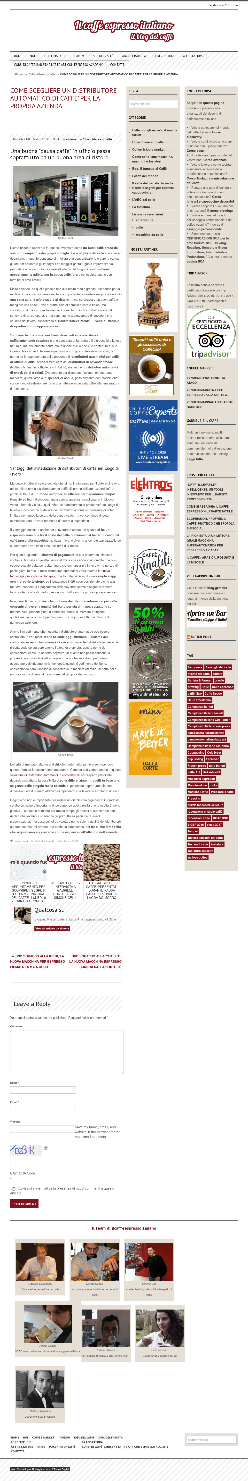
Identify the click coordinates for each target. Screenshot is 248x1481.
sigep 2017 (214, 824)
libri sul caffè (211, 772)
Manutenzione (197, 785)
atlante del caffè (199, 674)
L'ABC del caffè (143, 199)
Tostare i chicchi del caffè (205, 837)
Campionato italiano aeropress (209, 726)
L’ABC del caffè (102, 56)
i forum (78, 56)
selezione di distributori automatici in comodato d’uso (47, 775)
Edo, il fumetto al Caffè (149, 168)
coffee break (21, 841)
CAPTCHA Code (22, 1173)
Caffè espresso (222, 687)
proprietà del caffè (91, 253)
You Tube (231, 5)
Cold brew (214, 752)
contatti (117, 65)
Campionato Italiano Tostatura (208, 746)
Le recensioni (164, 56)
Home (18, 56)
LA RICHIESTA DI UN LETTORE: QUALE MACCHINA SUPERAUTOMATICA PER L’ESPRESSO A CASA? (209, 542)
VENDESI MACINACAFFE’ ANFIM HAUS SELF (209, 404)
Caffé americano (199, 700)
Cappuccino (196, 752)
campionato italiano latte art (207, 739)
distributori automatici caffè (46, 841)
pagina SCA (195, 261)
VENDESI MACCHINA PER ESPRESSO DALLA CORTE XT (208, 392)
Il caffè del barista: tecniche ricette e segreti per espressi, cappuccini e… (154, 188)
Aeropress (195, 667)
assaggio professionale (204, 229)
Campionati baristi (200, 706)
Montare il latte (198, 792)
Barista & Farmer (200, 680)
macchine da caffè (149, 234)
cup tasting (195, 759)
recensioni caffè (199, 818)
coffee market (53, 56)
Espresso (212, 759)
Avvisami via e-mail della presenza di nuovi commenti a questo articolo (62, 1191)
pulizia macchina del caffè (205, 805)
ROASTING (220, 818)
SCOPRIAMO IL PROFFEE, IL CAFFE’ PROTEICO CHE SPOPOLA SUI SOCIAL (211, 523)
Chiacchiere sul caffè (42, 74)
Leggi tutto (195, 459)
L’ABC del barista (133, 56)
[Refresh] (46, 1147)
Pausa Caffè (71, 841)
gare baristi (217, 765)
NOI (32, 56)
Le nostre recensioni (147, 214)
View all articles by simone (52, 928)
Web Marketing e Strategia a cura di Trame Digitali (40, 1469)
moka (213, 785)
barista (217, 674)
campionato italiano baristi (206, 733)
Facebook (214, 5)
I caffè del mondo (145, 175)
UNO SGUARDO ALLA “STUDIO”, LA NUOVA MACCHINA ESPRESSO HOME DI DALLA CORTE (95, 961)
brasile (219, 680)
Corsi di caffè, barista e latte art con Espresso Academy (58, 65)
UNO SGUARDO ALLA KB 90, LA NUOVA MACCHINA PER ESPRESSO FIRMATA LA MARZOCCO (37, 961)
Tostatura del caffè (200, 851)
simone (71, 139)
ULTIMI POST (201, 637)
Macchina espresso (201, 778)
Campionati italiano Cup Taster (209, 719)
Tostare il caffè (198, 844)
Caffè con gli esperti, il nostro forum (154, 132)
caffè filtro (195, 693)
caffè (139, 227)
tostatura (217, 844)
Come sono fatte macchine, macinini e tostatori (152, 158)
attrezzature (144, 220)
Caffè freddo (213, 693)
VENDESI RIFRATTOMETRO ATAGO (206, 380)
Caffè (205, 687)
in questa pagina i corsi (205, 105)
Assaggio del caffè (218, 667)
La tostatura (192, 56)
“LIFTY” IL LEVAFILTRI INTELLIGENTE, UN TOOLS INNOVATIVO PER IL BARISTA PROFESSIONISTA (207, 491)
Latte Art (194, 772)
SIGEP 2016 (196, 824)
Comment (17, 1026)
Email (14, 1102)
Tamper (193, 831)
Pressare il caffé (222, 792)
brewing (193, 687)
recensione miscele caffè (205, 811)
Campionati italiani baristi (205, 713)
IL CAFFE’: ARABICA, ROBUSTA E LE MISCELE (210, 559)
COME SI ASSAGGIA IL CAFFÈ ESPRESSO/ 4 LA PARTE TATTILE (210, 508)
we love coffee (198, 857)
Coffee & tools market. (148, 149)
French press (197, 765)
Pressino (194, 798)
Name (14, 1082)
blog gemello (217, 587)
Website (15, 1121)
